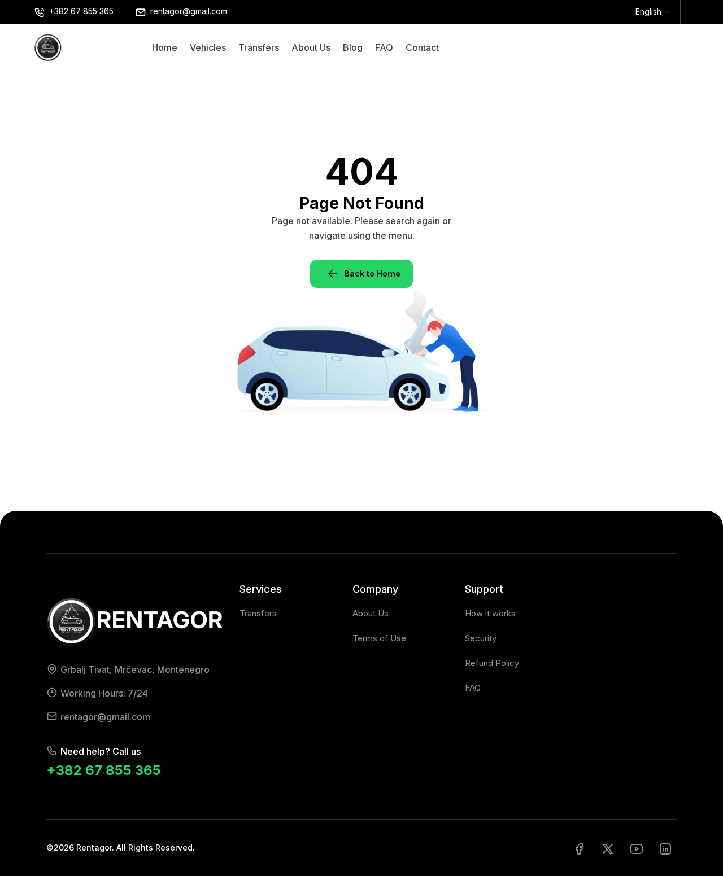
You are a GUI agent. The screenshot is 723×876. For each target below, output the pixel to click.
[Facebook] (579, 847)
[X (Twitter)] (607, 847)
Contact (422, 47)
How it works (490, 613)
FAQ (384, 47)
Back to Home (372, 273)
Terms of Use (379, 638)
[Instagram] (665, 847)
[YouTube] (636, 847)
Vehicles (208, 47)
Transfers (258, 47)
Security (480, 638)
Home (164, 47)
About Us (310, 47)
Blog (353, 47)
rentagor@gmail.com (105, 716)
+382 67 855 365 (103, 770)
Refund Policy (492, 663)
